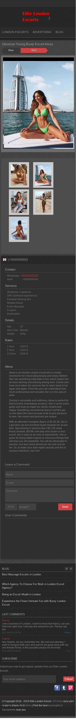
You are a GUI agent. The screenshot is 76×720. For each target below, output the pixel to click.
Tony (68, 650)
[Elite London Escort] (37, 21)
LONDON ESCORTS (15, 32)
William (67, 632)
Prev (11, 50)
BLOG (59, 32)
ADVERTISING (42, 32)
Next (34, 50)
